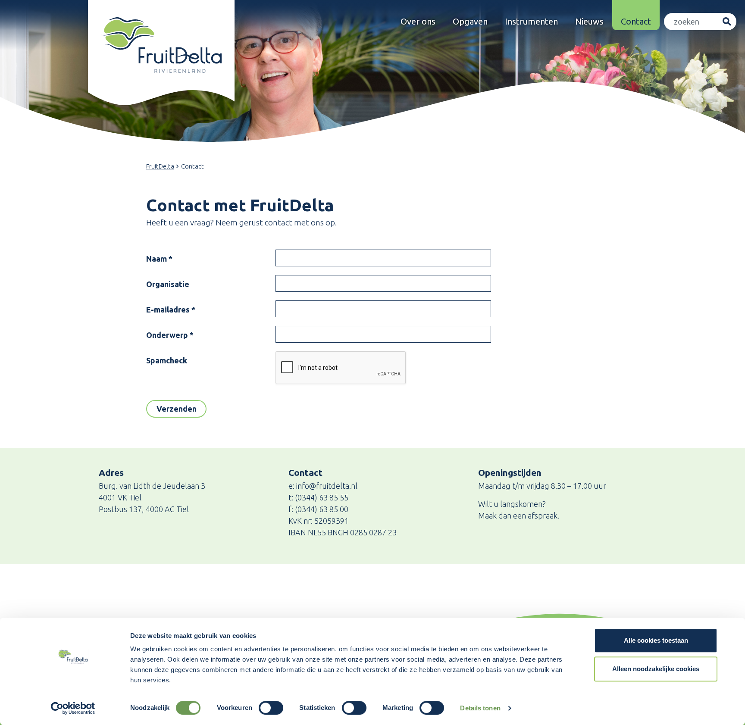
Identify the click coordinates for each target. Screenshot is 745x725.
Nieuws (589, 21)
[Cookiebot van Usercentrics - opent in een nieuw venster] (73, 708)
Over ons (418, 21)
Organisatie (167, 284)
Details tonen (480, 708)
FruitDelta (160, 166)
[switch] (271, 708)
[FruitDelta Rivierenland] (161, 45)
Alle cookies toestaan (656, 640)
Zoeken (726, 21)
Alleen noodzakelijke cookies (655, 668)
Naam (159, 258)
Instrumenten (531, 21)
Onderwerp (170, 335)
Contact (636, 21)
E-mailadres (170, 309)
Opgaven (470, 21)
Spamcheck (166, 360)
